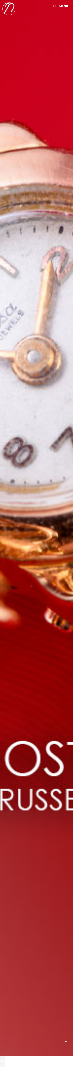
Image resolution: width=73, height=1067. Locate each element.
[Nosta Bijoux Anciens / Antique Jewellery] (8, 8)
